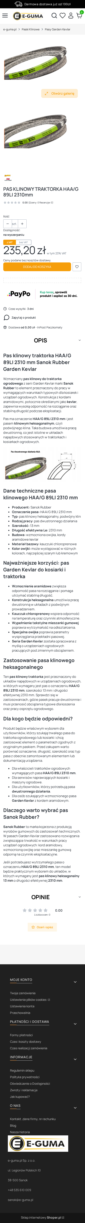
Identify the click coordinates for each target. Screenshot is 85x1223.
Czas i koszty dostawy (25, 1041)
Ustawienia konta (22, 1006)
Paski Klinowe (31, 29)
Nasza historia (20, 1132)
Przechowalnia (20, 1013)
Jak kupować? (20, 1097)
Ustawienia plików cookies (28, 999)
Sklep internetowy (41, 1217)
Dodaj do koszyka (37, 267)
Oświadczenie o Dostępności (30, 1083)
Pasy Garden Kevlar (57, 29)
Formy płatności (21, 1035)
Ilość (6, 216)
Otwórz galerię (62, 93)
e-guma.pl (10, 29)
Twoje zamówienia (23, 993)
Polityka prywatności (24, 1077)
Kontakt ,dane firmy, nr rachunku (33, 1119)
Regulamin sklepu (22, 1070)
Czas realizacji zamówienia (28, 1048)
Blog (13, 1125)
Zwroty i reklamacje (23, 1090)
